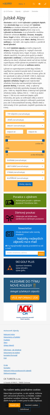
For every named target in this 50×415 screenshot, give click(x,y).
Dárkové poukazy (10, 373)
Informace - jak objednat (12, 350)
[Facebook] (39, 4)
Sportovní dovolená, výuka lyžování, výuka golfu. (24, 268)
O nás (6, 365)
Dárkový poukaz (25, 212)
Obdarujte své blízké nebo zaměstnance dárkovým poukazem (30, 217)
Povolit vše (14, 405)
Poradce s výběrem (25, 197)
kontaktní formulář (10, 355)
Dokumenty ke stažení (12, 353)
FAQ (5, 358)
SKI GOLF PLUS (25, 262)
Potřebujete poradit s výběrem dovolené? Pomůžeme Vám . (28, 201)
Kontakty (7, 368)
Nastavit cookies (31, 405)
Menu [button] (21, 4)
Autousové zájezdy (11, 330)
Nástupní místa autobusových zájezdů (17, 370)
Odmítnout (24, 409)
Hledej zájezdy (25, 184)
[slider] (6, 140)
